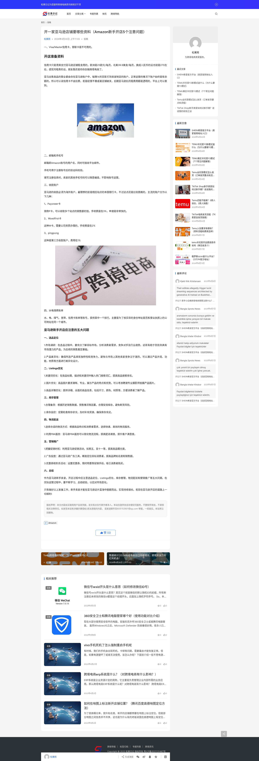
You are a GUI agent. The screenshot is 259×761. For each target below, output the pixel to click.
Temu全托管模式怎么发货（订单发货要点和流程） (203, 175)
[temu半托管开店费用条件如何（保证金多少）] (182, 245)
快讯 (104, 13)
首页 (69, 13)
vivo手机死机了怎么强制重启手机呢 (108, 645)
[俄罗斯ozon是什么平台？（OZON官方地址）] (182, 259)
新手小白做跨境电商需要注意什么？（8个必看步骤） (205, 300)
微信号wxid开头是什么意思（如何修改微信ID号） (117, 587)
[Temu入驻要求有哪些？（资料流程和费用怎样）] (182, 231)
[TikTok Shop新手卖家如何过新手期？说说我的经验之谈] (182, 189)
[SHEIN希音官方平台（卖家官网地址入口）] (182, 133)
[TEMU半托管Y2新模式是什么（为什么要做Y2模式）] (182, 147)
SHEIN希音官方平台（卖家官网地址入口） (200, 328)
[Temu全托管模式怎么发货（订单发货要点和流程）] (182, 175)
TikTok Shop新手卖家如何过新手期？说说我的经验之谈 (203, 189)
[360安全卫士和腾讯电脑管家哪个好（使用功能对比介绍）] (62, 625)
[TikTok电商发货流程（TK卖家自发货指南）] (182, 217)
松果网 (47, 39)
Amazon (52, 523)
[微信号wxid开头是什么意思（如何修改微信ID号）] (62, 596)
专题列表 (94, 13)
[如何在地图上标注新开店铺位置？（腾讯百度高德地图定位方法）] (62, 712)
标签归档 (124, 746)
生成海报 (128, 756)
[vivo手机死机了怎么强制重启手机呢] (62, 654)
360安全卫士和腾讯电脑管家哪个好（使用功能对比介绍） (123, 616)
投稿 (86, 39)
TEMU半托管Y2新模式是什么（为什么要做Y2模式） (203, 147)
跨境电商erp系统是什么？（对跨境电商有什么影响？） (121, 674)
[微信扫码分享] (138, 757)
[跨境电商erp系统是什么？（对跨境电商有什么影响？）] (62, 683)
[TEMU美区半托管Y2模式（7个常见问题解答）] (182, 161)
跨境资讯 (149, 746)
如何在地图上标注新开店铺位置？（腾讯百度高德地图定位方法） (124, 706)
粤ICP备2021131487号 (155, 751)
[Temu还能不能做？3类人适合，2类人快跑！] (182, 203)
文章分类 (79, 13)
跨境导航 (115, 13)
